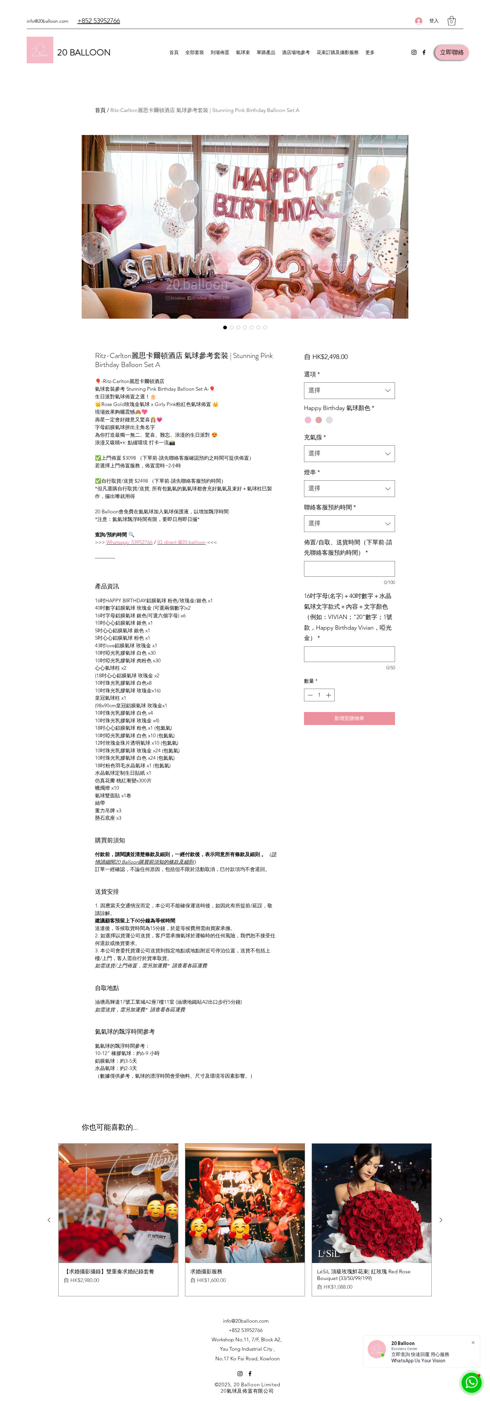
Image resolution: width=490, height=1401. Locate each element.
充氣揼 (315, 437)
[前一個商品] (49, 1220)
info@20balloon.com (47, 21)
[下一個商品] (441, 1220)
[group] (245, 1219)
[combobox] (349, 390)
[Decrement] (309, 695)
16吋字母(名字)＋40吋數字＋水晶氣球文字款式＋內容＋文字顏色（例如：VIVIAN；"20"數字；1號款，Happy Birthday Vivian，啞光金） (348, 617)
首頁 (100, 110)
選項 (312, 374)
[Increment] (329, 695)
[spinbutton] (319, 695)
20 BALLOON (84, 52)
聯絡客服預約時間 (330, 507)
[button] (452, 21)
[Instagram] (414, 52)
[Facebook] (424, 52)
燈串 (312, 472)
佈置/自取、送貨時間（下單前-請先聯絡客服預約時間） (348, 548)
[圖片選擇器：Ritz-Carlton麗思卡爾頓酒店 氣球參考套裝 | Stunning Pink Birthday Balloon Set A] (225, 327)
